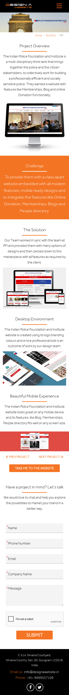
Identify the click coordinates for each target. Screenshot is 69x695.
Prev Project (19, 457)
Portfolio (51, 35)
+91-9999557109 (40, 678)
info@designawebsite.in (41, 672)
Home (38, 35)
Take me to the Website (34, 468)
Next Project (50, 457)
